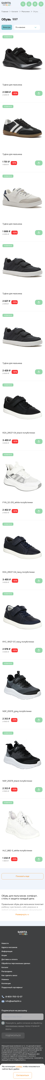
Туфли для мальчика (12, 85)
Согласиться (22, 1075)
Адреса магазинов (9, 947)
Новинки (5, 979)
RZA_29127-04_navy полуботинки (18, 572)
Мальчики (26, 11)
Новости (5, 943)
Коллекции (6, 983)
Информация (7, 951)
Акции (4, 955)
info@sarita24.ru (13, 1001)
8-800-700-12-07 (14, 996)
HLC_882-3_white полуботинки (17, 850)
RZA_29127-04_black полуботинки (18, 433)
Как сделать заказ (9, 975)
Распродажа (7, 971)
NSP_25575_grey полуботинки (17, 711)
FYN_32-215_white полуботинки (17, 502)
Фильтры (6, 27)
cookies (19, 1066)
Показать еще (22, 876)
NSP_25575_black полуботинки (17, 781)
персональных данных (15, 1026)
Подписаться (13, 1035)
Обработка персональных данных (16, 963)
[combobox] (16, 27)
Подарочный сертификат (12, 987)
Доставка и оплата (10, 959)
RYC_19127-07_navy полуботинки (18, 642)
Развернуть (21, 914)
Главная (5, 11)
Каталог (15, 11)
